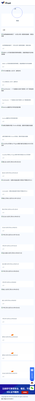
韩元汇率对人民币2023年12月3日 (10, 209)
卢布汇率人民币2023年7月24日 (9, 245)
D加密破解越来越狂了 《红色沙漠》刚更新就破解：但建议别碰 (16, 45)
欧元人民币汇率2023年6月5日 (9, 300)
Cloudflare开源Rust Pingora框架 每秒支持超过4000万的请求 (16, 154)
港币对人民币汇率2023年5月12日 (10, 355)
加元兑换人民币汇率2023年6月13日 (10, 264)
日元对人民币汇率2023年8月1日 (9, 227)
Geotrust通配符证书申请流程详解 (10, 118)
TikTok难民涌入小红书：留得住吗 (10, 81)
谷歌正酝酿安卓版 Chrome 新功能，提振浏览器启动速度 (15, 136)
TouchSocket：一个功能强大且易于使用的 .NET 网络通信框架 (16, 100)
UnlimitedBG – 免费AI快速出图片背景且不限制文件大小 (14, 191)
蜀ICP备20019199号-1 (7, 399)
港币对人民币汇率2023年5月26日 (10, 337)
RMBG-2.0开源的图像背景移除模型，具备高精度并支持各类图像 (17, 63)
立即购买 (25, 392)
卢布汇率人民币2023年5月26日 (9, 318)
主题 (4, 30)
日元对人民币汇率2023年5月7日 (9, 373)
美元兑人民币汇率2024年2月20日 (10, 173)
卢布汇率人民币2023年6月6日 (9, 282)
